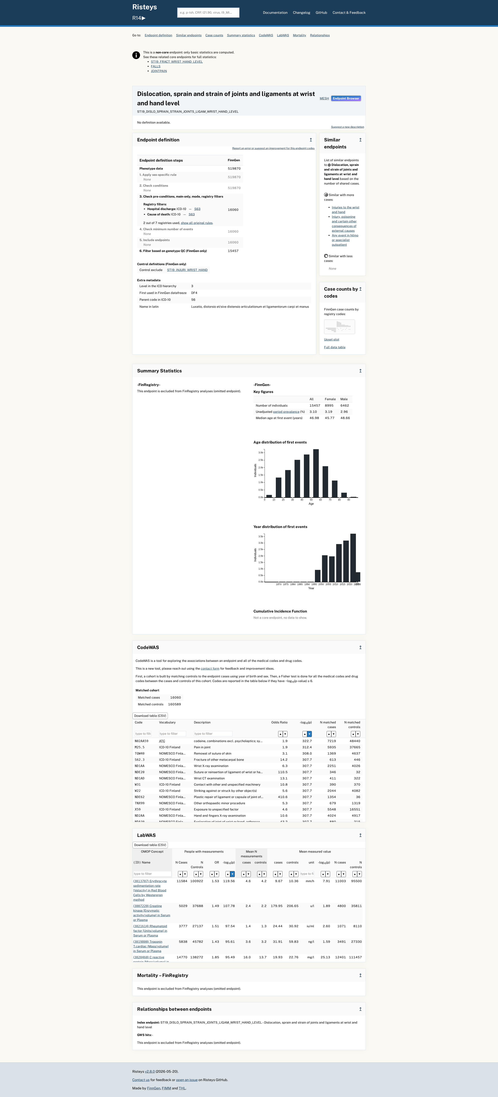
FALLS (155, 66)
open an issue (187, 1080)
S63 (197, 209)
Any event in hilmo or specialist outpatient (345, 240)
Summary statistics (241, 35)
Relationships (320, 35)
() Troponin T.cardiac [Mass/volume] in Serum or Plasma (151, 946)
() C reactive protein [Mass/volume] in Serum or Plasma (151, 961)
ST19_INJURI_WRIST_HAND (187, 270)
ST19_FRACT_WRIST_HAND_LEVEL (177, 62)
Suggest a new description (347, 126)
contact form (210, 668)
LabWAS (283, 35)
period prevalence (286, 412)
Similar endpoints (189, 35)
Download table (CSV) (150, 716)
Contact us (141, 1080)
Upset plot (331, 339)
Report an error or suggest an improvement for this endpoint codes (273, 148)
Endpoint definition (158, 35)
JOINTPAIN (159, 71)
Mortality (299, 35)
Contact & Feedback (349, 12)
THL (182, 1088)
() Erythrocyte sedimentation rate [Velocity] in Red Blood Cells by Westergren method (150, 890)
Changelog (301, 12)
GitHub (321, 12)
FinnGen (153, 1088)
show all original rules (196, 223)
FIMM (166, 1088)
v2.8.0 (150, 1071)
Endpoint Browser (346, 98)
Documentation (275, 12)
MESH (324, 98)
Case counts (214, 35)
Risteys (144, 7)
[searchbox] (208, 13)
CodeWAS (266, 35)
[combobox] (208, 13)
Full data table (334, 347)
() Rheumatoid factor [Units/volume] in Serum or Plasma (150, 930)
